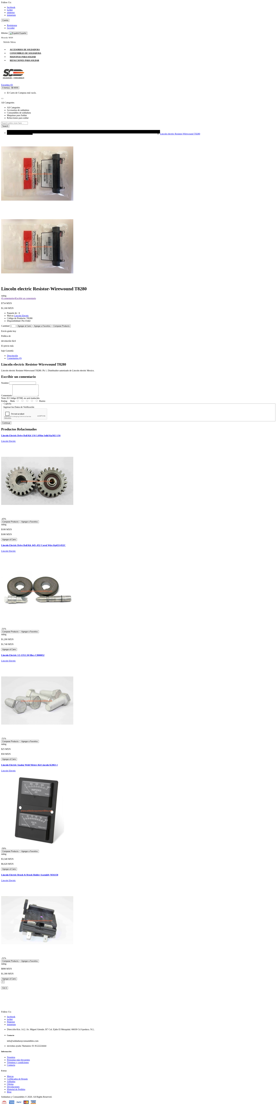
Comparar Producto (61, 326)
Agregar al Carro (24, 326)
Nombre (5, 383)
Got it (4, 988)
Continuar (6, 423)
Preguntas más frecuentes (18, 1060)
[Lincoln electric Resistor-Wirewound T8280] (37, 281)
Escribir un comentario (25, 298)
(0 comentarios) (8, 298)
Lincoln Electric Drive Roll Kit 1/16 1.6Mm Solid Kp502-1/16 (30, 435)
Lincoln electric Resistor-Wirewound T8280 (180, 134)
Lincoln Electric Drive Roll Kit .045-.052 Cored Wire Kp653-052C (33, 545)
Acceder (11, 28)
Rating (4, 401)
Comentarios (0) (14, 358)
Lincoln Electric (21, 315)
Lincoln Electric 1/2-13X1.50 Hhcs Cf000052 (22, 655)
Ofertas (10, 1084)
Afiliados (11, 1081)
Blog (9, 1092)
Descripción (12, 355)
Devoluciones (13, 1086)
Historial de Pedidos (16, 1089)
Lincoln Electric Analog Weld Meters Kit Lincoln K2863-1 (29, 765)
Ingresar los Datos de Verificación (18, 407)
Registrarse (12, 25)
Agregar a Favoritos (42, 326)
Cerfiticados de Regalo (17, 1079)
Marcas (10, 1076)
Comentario (6, 395)
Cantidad (5, 326)
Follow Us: (6, 2)
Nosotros (11, 1057)
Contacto (11, 1065)
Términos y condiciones (18, 1062)
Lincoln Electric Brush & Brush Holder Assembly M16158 (29, 875)
